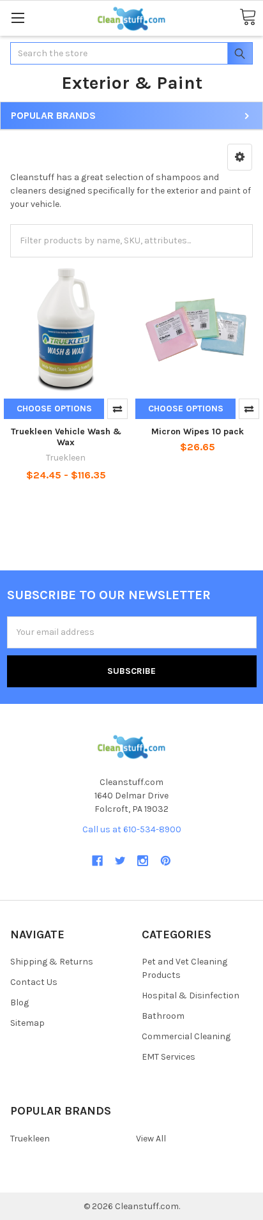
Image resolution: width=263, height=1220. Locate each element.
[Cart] (247, 18)
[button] (239, 157)
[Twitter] (120, 861)
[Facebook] (97, 861)
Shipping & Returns (51, 961)
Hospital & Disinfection (190, 995)
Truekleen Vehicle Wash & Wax (66, 437)
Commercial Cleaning (186, 1036)
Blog (19, 1002)
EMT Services (168, 1056)
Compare (117, 409)
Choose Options (54, 408)
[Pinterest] (166, 861)
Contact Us (33, 982)
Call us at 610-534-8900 (131, 829)
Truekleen (30, 1138)
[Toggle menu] (17, 17)
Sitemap (27, 1023)
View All (151, 1138)
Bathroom (163, 1015)
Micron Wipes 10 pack (197, 431)
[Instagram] (143, 861)
